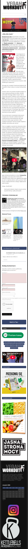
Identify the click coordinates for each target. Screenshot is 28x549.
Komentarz (4, 272)
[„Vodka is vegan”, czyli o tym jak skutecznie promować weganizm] (6, 233)
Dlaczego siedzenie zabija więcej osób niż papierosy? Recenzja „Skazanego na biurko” (18, 238)
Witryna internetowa (6, 292)
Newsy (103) (14, 344)
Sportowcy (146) (21, 344)
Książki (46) (22, 342)
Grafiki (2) (11, 342)
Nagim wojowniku (8, 43)
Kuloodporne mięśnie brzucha (10, 48)
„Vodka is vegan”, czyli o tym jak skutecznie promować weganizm (6, 236)
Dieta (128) (6, 342)
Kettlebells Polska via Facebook (14, 253)
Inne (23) (16, 342)
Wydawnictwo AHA (7, 36)
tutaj (3, 98)
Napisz (16, 480)
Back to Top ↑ (14, 322)
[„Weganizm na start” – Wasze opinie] (6, 221)
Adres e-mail (5, 288)
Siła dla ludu (5, 40)
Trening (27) (8, 346)
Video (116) (14, 346)
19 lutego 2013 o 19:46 (10, 254)
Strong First (23, 175)
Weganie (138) (20, 346)
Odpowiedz (5, 259)
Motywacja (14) (7, 344)
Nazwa (3, 283)
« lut (3, 500)
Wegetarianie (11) (14, 348)
